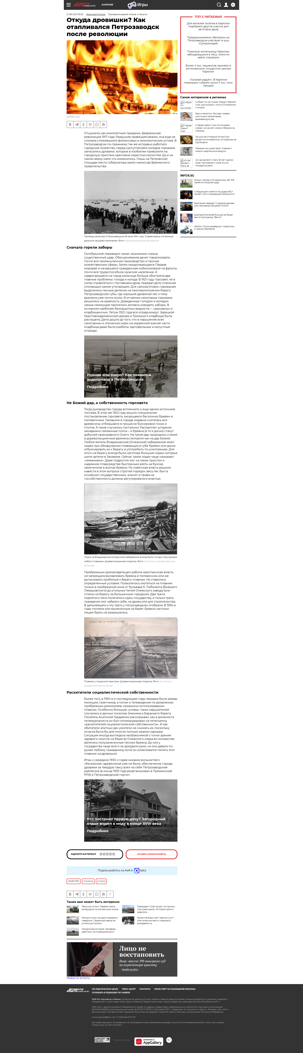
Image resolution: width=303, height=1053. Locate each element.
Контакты (145, 989)
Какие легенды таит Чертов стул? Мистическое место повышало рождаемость (155, 920)
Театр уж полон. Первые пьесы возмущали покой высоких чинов (100, 908)
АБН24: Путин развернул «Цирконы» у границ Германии (214, 227)
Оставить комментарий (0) (151, 854)
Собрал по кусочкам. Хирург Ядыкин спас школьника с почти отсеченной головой (215, 105)
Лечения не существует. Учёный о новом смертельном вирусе (213, 149)
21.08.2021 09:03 (75, 14)
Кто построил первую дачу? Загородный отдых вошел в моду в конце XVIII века (126, 821)
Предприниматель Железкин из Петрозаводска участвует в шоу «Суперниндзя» (208, 40)
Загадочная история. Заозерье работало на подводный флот (98, 930)
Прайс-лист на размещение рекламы (174, 989)
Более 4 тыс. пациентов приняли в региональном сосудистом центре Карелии (208, 68)
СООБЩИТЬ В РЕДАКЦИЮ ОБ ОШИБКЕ (111, 992)
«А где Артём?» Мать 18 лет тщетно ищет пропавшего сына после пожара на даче (214, 163)
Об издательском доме (105, 989)
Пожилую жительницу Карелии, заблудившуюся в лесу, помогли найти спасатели (208, 54)
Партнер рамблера (122, 1040)
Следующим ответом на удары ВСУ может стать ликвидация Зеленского (214, 192)
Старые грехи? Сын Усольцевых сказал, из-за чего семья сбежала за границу (215, 128)
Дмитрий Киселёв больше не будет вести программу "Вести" (213, 216)
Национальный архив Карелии (142, 240)
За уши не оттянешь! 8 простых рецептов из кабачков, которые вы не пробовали (215, 139)
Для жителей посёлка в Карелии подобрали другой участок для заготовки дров (208, 26)
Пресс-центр (129, 989)
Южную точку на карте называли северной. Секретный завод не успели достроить (100, 920)
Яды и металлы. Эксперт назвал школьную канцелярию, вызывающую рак (212, 116)
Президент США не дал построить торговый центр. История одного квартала (156, 909)
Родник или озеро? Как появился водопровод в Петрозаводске (119, 377)
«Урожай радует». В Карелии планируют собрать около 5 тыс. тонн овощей (208, 82)
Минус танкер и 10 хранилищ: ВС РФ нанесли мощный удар (214, 181)
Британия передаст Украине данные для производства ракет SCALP (214, 204)
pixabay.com (73, 116)
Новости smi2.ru (78, 978)
